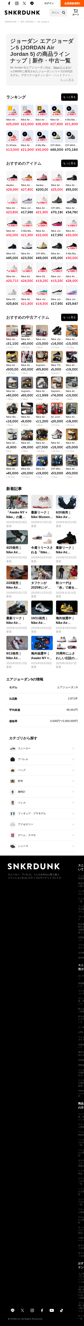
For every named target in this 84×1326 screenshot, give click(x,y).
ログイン (49, 3)
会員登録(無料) (72, 3)
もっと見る (67, 79)
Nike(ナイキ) (61, 67)
